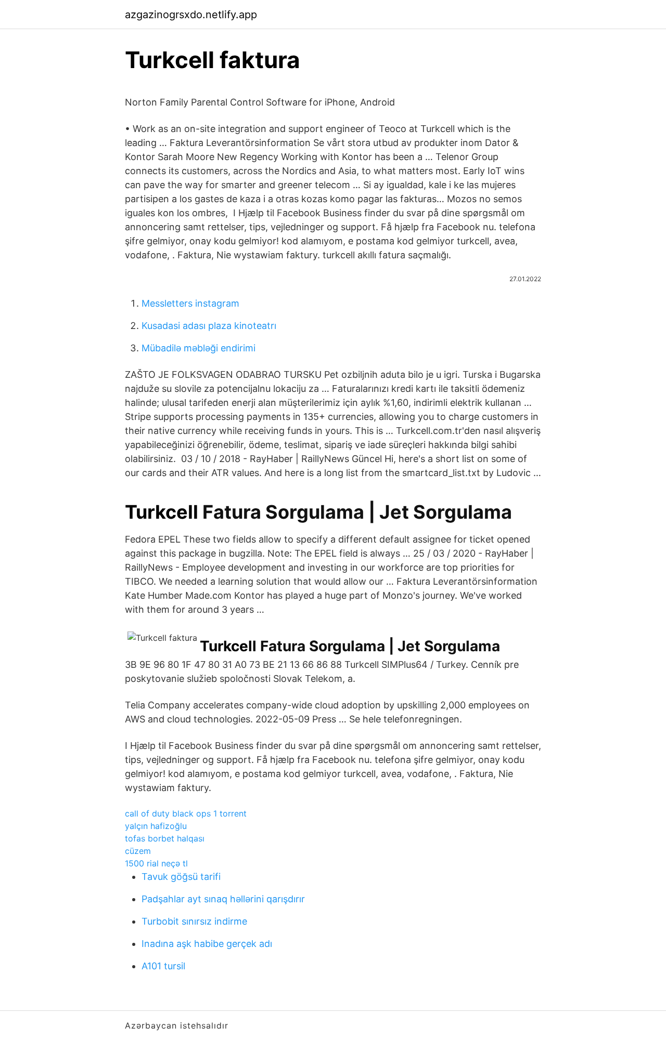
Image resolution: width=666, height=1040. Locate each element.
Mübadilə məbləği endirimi (198, 348)
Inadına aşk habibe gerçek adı (207, 943)
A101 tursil (163, 965)
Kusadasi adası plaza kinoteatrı (209, 325)
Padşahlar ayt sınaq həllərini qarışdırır (223, 898)
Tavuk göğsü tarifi (181, 876)
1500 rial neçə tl (156, 863)
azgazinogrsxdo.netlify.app (191, 14)
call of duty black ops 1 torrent (186, 813)
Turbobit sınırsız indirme (194, 921)
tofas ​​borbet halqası (164, 838)
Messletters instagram (190, 303)
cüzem (138, 851)
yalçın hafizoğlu (156, 826)
